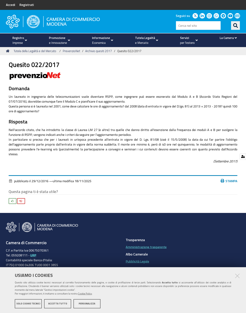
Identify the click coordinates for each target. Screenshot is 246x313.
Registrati (26, 4)
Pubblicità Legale (137, 261)
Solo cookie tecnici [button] (28, 303)
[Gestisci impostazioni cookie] (243, 156)
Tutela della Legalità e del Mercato (35, 50)
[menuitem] (18, 40)
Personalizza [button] (87, 303)
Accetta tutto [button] (57, 303)
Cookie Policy (85, 294)
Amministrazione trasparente (146, 246)
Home (8, 51)
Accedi (10, 4)
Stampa (231, 181)
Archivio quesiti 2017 (98, 50)
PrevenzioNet (71, 50)
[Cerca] (235, 25)
